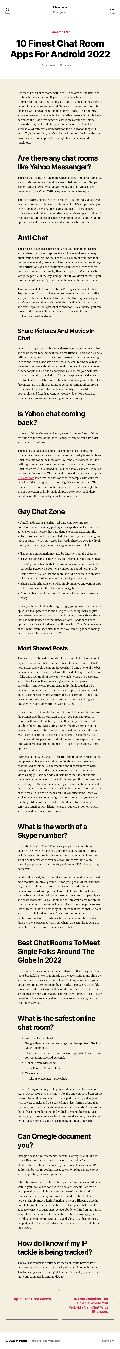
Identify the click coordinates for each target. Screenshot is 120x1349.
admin (52, 65)
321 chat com (26, 478)
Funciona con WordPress (45, 1340)
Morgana (60, 7)
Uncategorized (60, 32)
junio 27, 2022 (71, 65)
